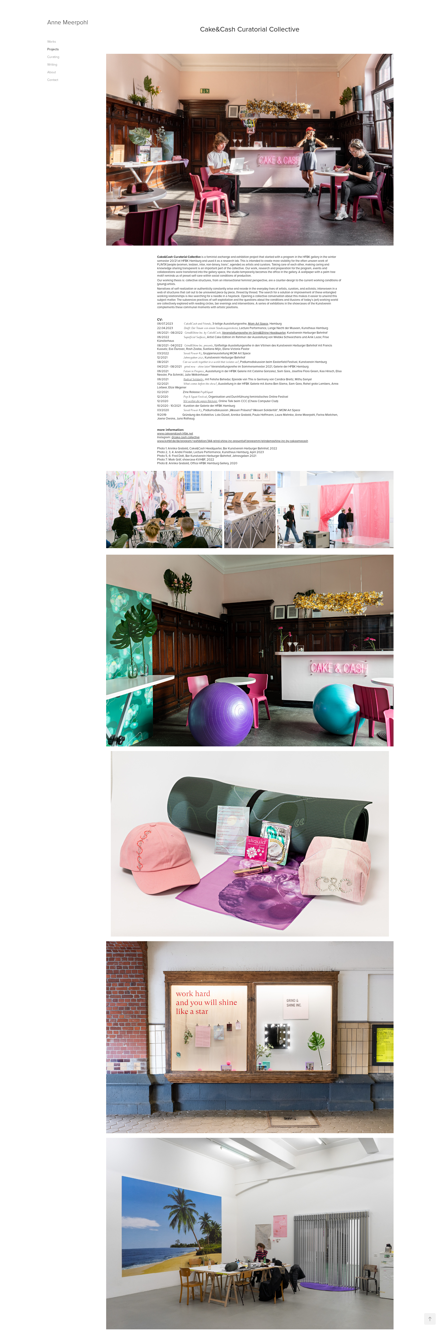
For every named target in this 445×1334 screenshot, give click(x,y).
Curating (53, 56)
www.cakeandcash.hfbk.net (175, 433)
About (51, 72)
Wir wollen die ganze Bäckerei (200, 401)
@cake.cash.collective (186, 437)
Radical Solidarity (193, 379)
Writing (52, 64)
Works (51, 41)
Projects (53, 49)
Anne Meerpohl (67, 22)
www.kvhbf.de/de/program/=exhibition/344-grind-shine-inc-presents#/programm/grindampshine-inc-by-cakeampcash (232, 441)
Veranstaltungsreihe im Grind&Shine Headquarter (254, 332)
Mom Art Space (258, 323)
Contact (52, 79)
